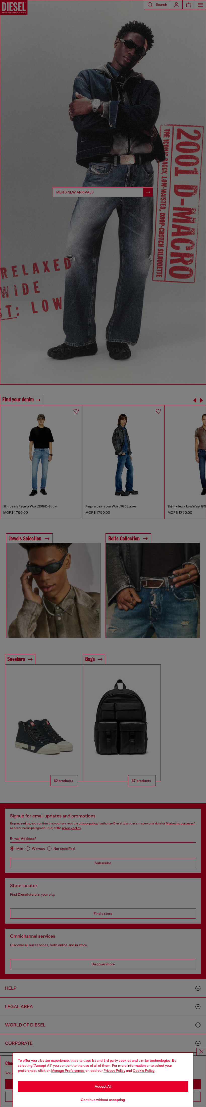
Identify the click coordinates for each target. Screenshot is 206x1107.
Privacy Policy (114, 1071)
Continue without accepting (103, 1100)
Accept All (103, 1086)
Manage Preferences (68, 1071)
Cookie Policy (143, 1071)
